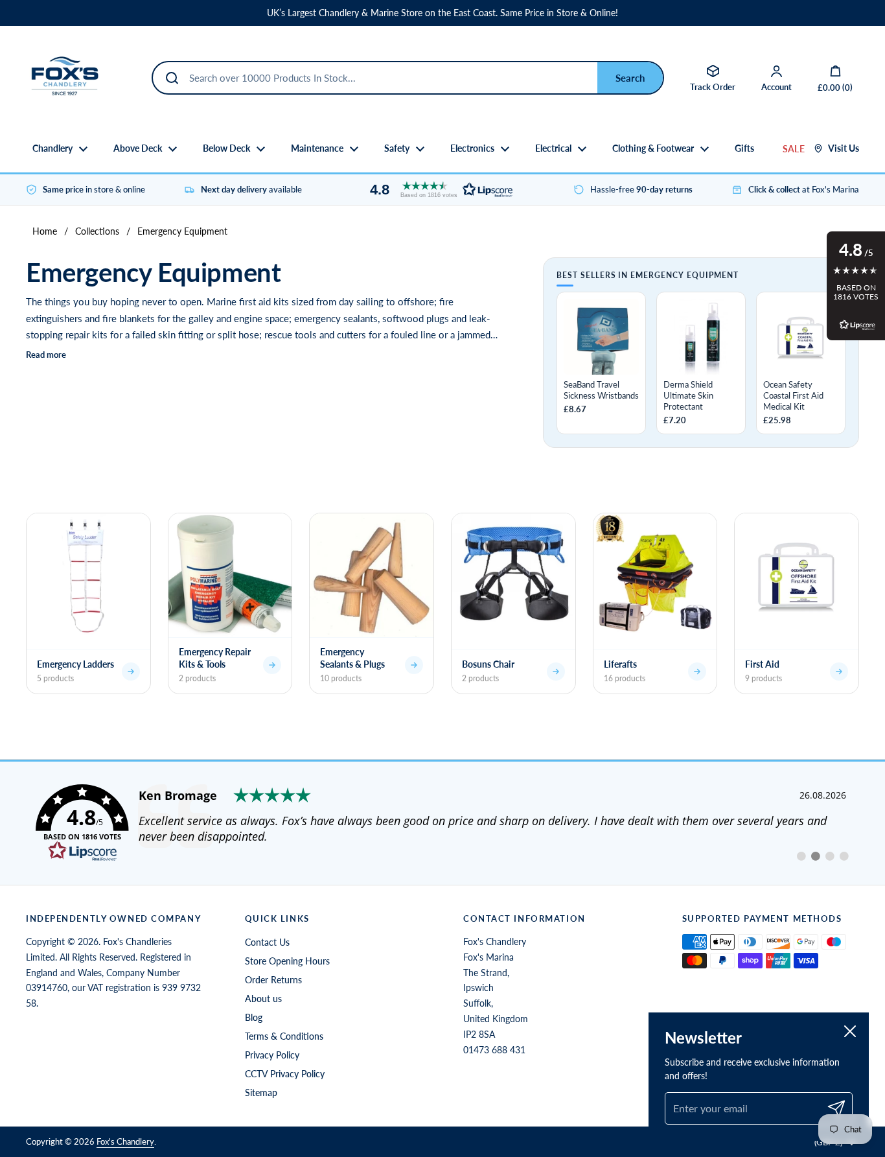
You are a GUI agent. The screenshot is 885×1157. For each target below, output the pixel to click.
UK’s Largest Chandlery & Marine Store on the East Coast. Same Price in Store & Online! (442, 13)
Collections (97, 231)
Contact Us (267, 942)
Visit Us (843, 148)
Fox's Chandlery (125, 1141)
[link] (442, 823)
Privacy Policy (272, 1054)
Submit (630, 77)
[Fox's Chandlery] (65, 77)
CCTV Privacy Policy (285, 1073)
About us (263, 998)
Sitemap (261, 1092)
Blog (253, 1017)
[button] (438, 189)
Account (776, 87)
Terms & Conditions (284, 1036)
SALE (794, 148)
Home (44, 231)
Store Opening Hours (287, 960)
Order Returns (273, 979)
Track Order (712, 87)
